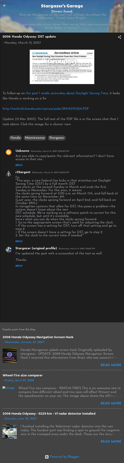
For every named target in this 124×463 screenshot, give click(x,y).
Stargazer (56, 138)
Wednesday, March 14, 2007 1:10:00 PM (76, 249)
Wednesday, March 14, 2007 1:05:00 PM (50, 172)
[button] (119, 37)
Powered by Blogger (64, 456)
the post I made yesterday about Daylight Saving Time (67, 93)
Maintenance (35, 138)
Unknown (22, 151)
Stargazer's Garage (62, 6)
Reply (19, 165)
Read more (111, 365)
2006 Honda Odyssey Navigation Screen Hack (38, 337)
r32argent (23, 172)
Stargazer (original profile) (36, 248)
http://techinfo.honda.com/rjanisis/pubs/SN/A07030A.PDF (46, 109)
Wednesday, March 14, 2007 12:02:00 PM (50, 151)
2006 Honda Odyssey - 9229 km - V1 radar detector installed (49, 413)
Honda (15, 138)
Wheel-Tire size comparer (23, 375)
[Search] (119, 6)
